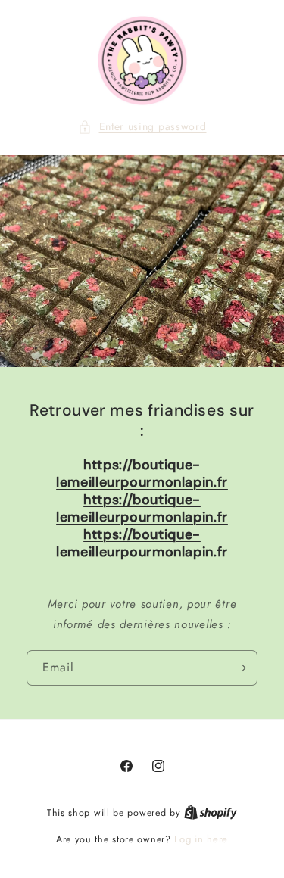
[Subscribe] (240, 669)
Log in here (201, 839)
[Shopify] (210, 812)
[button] (142, 126)
